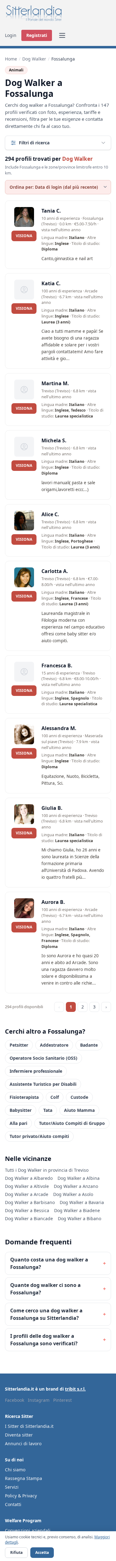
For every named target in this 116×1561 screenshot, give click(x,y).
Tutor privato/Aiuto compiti (39, 1136)
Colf (54, 1097)
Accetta (42, 1552)
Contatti (13, 1504)
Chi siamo (15, 1470)
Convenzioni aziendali (27, 1530)
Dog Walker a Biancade (29, 1218)
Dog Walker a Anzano (76, 1186)
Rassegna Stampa (23, 1478)
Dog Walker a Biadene (77, 1210)
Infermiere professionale (36, 1071)
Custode (79, 1097)
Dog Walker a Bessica (27, 1210)
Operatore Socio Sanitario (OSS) (43, 1058)
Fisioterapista (24, 1097)
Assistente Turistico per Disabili (43, 1084)
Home (11, 59)
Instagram (38, 1400)
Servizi (12, 1487)
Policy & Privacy (21, 1496)
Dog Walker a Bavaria (82, 1202)
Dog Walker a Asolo (73, 1194)
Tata (47, 1110)
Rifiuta (16, 1552)
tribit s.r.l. (75, 1389)
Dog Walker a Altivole (27, 1186)
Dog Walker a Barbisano (30, 1202)
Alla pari (18, 1123)
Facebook (14, 1400)
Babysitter (21, 1110)
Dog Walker (34, 59)
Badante (89, 1045)
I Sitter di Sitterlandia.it (29, 1426)
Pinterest (62, 1400)
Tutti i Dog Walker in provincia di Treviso (46, 1170)
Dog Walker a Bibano (79, 1218)
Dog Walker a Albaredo (29, 1178)
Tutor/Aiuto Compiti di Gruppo (72, 1123)
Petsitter (19, 1045)
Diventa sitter (19, 1435)
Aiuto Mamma (79, 1110)
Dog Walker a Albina (79, 1178)
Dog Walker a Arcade (26, 1194)
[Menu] (62, 35)
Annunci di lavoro (23, 1443)
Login (10, 35)
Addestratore (54, 1045)
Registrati (36, 35)
